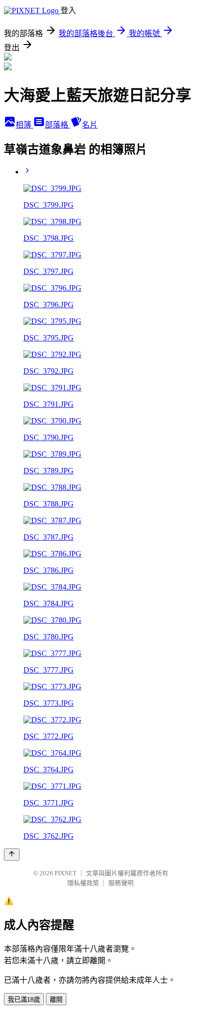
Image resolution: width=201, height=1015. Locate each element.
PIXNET (66, 873)
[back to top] (12, 854)
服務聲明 (121, 883)
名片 (90, 125)
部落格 (57, 125)
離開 (56, 999)
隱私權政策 (83, 883)
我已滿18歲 (24, 999)
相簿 (24, 125)
